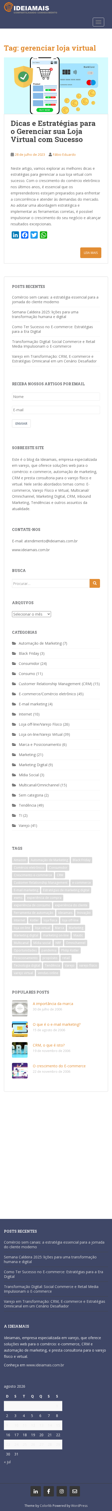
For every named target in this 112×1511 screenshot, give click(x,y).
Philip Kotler (70, 950)
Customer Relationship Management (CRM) (55, 683)
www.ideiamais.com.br (31, 549)
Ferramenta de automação (33, 912)
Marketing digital (26, 935)
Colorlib (46, 1505)
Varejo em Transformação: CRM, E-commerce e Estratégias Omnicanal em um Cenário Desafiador (54, 358)
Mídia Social (29, 774)
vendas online (48, 973)
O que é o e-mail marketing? (56, 1024)
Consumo (27, 673)
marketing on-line (56, 935)
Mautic (78, 935)
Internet (25, 714)
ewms (18, 897)
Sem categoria (31, 795)
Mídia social (42, 943)
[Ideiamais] (35, 1491)
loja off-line (70, 920)
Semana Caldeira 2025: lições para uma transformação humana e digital (45, 314)
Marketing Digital (33, 764)
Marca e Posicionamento (40, 744)
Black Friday (29, 653)
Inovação (84, 912)
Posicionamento (26, 958)
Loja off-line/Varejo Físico (40, 724)
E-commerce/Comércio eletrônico (47, 693)
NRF (58, 943)
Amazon (20, 860)
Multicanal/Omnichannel (39, 785)
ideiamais (65, 912)
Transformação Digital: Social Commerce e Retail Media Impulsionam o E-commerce (53, 344)
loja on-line (22, 928)
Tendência (27, 805)
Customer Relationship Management (40, 882)
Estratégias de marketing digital (66, 890)
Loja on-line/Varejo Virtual (41, 734)
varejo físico (88, 965)
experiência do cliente (71, 905)
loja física (50, 920)
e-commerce (81, 882)
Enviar (21, 423)
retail (66, 958)
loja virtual (42, 928)
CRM (60, 875)
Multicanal (21, 943)
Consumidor (29, 663)
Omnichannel (75, 943)
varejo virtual (23, 973)
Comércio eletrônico (29, 867)
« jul (7, 1461)
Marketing (27, 754)
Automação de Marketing (40, 643)
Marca (59, 928)
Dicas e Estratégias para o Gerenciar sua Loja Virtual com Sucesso (53, 131)
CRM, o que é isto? (49, 1045)
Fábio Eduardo (64, 154)
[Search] (95, 583)
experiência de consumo (32, 905)
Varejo (24, 825)
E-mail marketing (33, 703)
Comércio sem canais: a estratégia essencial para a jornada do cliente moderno (55, 299)
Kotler (34, 920)
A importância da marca (53, 1003)
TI (20, 815)
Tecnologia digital (27, 965)
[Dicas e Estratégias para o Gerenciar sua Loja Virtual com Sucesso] (56, 85)
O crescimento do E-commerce (59, 1065)
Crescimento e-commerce (33, 875)
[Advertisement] (56, 1153)
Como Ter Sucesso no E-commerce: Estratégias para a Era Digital (52, 329)
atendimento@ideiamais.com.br (51, 540)
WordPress (79, 1505)
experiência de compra (44, 897)
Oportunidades (25, 950)
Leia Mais (91, 253)
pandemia (49, 950)
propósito (50, 958)
